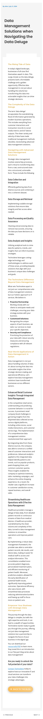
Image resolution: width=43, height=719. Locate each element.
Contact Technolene (16, 669)
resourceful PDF (14, 646)
